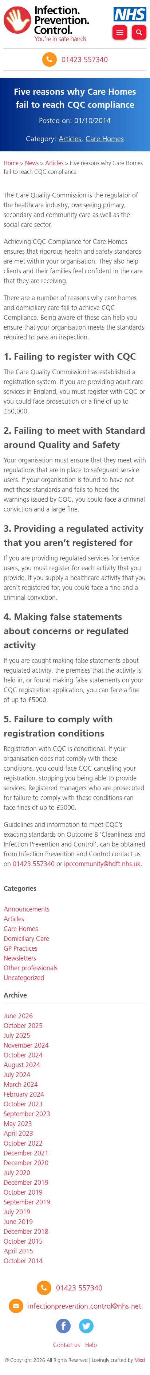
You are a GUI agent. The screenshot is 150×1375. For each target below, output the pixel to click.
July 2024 (17, 1075)
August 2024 (22, 1065)
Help (91, 1345)
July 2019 (17, 1212)
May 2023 (18, 1124)
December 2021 (26, 1153)
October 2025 (23, 1026)
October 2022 (23, 1143)
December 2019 (26, 1183)
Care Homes (105, 138)
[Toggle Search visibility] (139, 32)
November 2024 (26, 1045)
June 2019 (18, 1222)
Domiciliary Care (26, 939)
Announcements (27, 909)
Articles (70, 138)
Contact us (66, 1345)
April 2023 (18, 1134)
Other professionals (31, 968)
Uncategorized (24, 978)
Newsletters (20, 958)
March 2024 (21, 1085)
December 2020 (26, 1163)
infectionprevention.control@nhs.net (84, 1306)
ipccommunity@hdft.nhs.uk (102, 864)
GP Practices (21, 948)
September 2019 (27, 1202)
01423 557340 (85, 59)
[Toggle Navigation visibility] (119, 32)
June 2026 (18, 1016)
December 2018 (26, 1232)
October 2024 (23, 1055)
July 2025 (17, 1036)
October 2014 (23, 1261)
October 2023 (23, 1104)
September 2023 (27, 1114)
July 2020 (17, 1173)
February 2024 (24, 1094)
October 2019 (23, 1192)
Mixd (139, 1360)
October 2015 (23, 1241)
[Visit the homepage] (46, 23)
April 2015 (18, 1251)
